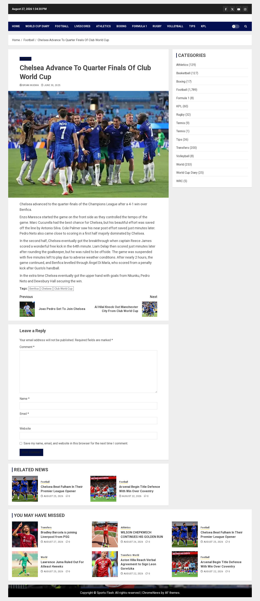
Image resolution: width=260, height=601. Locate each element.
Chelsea (46, 288)
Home (16, 26)
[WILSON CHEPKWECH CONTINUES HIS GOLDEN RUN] (105, 534)
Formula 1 (139, 26)
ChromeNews (151, 593)
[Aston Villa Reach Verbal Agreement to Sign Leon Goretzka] (105, 564)
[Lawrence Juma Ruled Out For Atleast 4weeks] (25, 564)
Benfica (34, 288)
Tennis (180, 123)
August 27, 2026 (53, 542)
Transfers (182, 148)
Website (25, 428)
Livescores (82, 26)
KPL (203, 26)
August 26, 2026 (133, 542)
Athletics (103, 26)
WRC (179, 181)
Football (62, 26)
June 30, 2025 (52, 85)
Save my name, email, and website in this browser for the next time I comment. (76, 443)
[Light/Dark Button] (235, 26)
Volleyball (175, 26)
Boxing (121, 26)
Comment (27, 347)
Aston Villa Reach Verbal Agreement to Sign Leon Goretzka (138, 564)
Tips (192, 26)
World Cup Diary (37, 26)
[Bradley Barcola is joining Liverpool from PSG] (25, 534)
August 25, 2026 (53, 496)
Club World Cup (63, 288)
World (180, 164)
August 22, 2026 (131, 496)
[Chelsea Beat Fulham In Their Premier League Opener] (25, 489)
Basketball (183, 73)
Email (24, 414)
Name (25, 398)
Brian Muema (30, 85)
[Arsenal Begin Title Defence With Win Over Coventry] (103, 489)
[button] (245, 26)
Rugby (157, 26)
